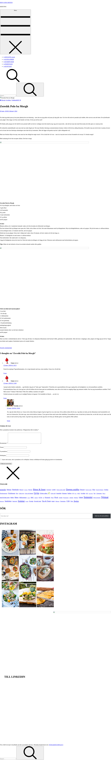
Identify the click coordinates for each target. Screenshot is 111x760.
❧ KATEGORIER (8, 59)
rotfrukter (71, 497)
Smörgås (14, 501)
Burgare (30, 489)
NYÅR (40, 497)
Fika (93, 489)
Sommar (21, 501)
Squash (26, 501)
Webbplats (3, 455)
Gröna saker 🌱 (45, 493)
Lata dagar (91, 493)
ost (43, 497)
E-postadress (3, 451)
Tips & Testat (46, 501)
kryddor (83, 493)
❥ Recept (2, 100)
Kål (87, 493)
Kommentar (4, 443)
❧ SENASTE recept (9, 57)
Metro (17, 497)
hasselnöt (58, 493)
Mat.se (104, 493)
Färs (17, 493)
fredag (106, 489)
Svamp (31, 501)
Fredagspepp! (3, 493)
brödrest (26, 489)
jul (73, 493)
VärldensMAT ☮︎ (16, 100)
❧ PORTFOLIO (8, 64)
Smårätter (8, 501)
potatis (61, 497)
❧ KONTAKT (7, 66)
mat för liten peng (5, 497)
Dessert (82, 489)
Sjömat (104, 497)
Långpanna (99, 493)
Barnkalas (15, 489)
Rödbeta (76, 497)
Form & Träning (99, 489)
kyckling (8, 100)
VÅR (68, 501)
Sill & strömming (96, 497)
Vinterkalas (63, 501)
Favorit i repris (4, 348)
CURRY (54, 489)
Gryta (36, 493)
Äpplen (76, 501)
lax (95, 493)
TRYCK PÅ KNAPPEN (102, 516)
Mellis (12, 497)
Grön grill (53, 493)
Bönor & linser (39, 489)
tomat (53, 501)
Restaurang (66, 497)
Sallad (81, 497)
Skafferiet (2, 501)
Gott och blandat (29, 493)
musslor (36, 497)
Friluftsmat (11, 493)
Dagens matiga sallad (61, 489)
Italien (70, 493)
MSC (32, 497)
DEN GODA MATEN (6, 2)
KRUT (78, 493)
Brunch (22, 489)
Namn (1, 447)
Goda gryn (21, 493)
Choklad (48, 489)
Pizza (52, 497)
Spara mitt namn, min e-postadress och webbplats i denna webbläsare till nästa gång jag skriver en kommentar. (32, 459)
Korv (75, 493)
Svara (5, 373)
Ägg (71, 501)
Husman (64, 493)
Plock (56, 497)
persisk (10, 348)
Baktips (9, 489)
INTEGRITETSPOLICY (56, 745)
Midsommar (23, 497)
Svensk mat (37, 501)
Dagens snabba (72, 489)
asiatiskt (3, 489)
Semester (88, 497)
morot (28, 497)
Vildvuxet (57, 501)
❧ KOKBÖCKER (8, 61)
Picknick (47, 497)
